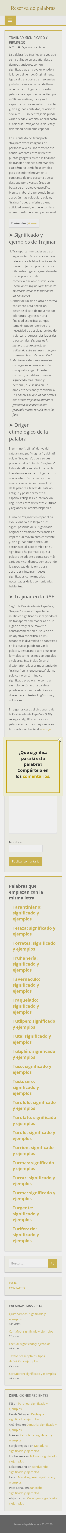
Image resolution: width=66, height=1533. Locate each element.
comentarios (36, 776)
